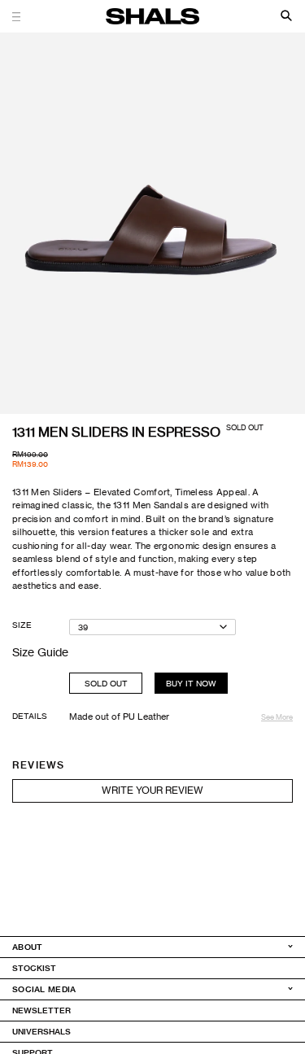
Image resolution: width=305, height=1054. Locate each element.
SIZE (22, 624)
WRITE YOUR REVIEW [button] (152, 790)
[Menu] (20, 16)
